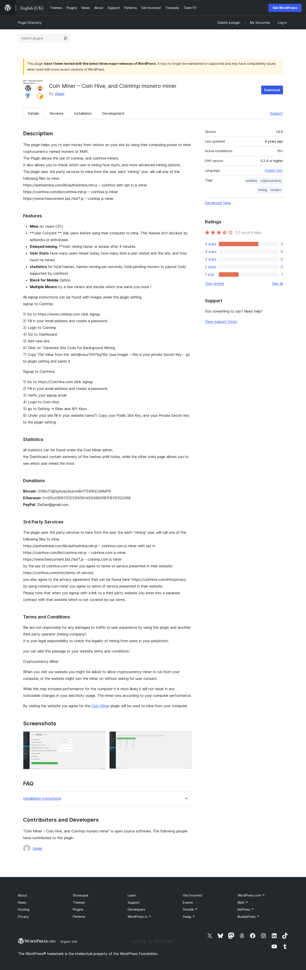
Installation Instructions (42, 798)
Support (276, 113)
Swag (189, 916)
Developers (136, 909)
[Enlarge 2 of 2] (186, 737)
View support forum (221, 321)
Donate (190, 909)
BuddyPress (248, 916)
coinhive (251, 180)
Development (113, 113)
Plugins (78, 909)
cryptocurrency (271, 180)
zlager (60, 93)
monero (276, 190)
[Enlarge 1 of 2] (99, 737)
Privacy (23, 916)
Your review (214, 283)
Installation (83, 113)
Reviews (56, 113)
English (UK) (69, 941)
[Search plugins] (65, 38)
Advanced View (218, 203)
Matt (243, 902)
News (22, 902)
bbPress (246, 909)
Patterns (79, 916)
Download (272, 90)
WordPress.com (251, 895)
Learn (132, 895)
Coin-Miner (100, 706)
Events (188, 902)
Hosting (23, 909)
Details (33, 113)
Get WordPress (285, 8)
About (22, 895)
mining (262, 190)
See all (277, 283)
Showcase (80, 895)
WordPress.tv (139, 916)
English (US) (274, 170)
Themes (79, 902)
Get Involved (192, 895)
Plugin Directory (30, 22)
